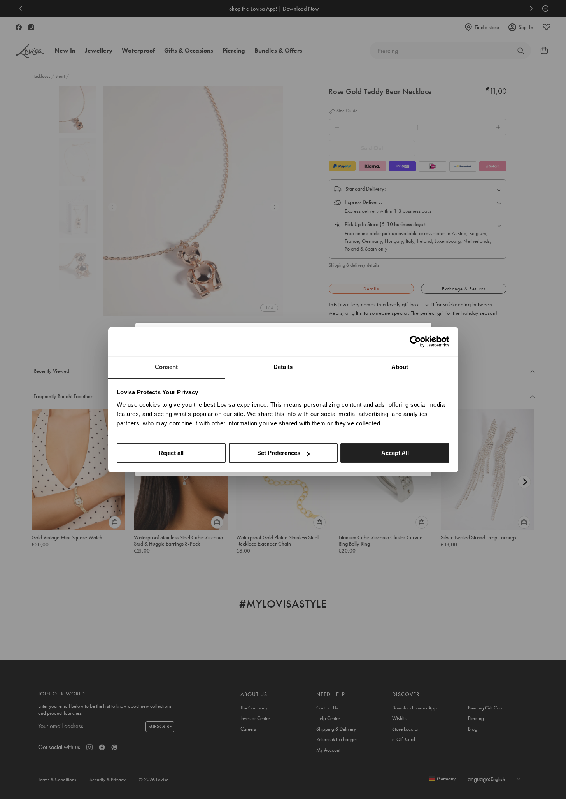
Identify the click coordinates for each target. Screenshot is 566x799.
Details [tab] (283, 367)
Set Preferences (278, 453)
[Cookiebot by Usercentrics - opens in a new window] (415, 341)
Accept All (395, 453)
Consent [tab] (166, 367)
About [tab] (399, 367)
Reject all (171, 453)
